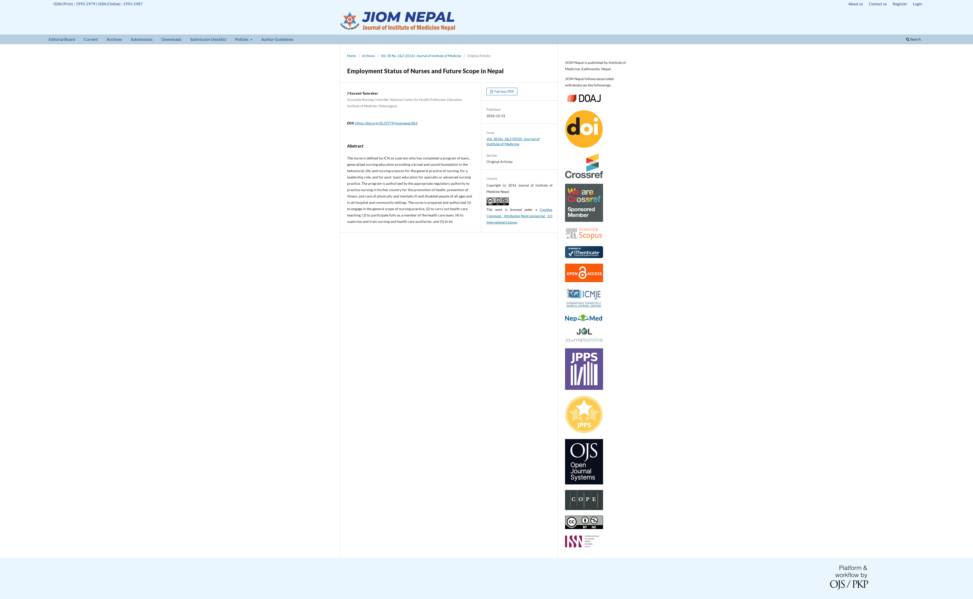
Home (351, 56)
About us (855, 4)
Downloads (171, 39)
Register (900, 4)
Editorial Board (62, 39)
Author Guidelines (277, 39)
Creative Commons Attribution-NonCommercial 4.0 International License (519, 216)
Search (915, 39)
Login (917, 4)
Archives (114, 39)
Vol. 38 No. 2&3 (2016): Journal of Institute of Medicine (421, 56)
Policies (242, 39)
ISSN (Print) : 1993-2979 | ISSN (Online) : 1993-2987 (98, 4)
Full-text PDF (504, 91)
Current (91, 39)
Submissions (142, 39)
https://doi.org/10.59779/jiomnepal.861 (386, 123)
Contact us (878, 4)
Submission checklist (208, 39)
